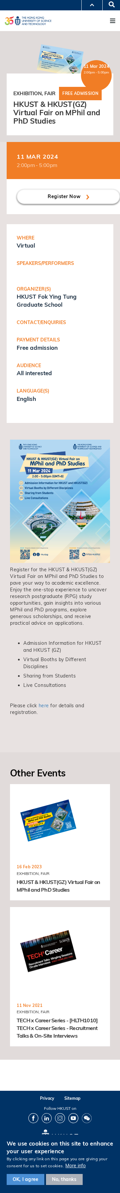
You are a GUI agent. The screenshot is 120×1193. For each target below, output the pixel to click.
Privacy (47, 1098)
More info (75, 1166)
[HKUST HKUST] (28, 20)
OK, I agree (25, 1179)
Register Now (65, 196)
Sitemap (72, 1098)
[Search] (109, 5)
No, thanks (64, 1179)
